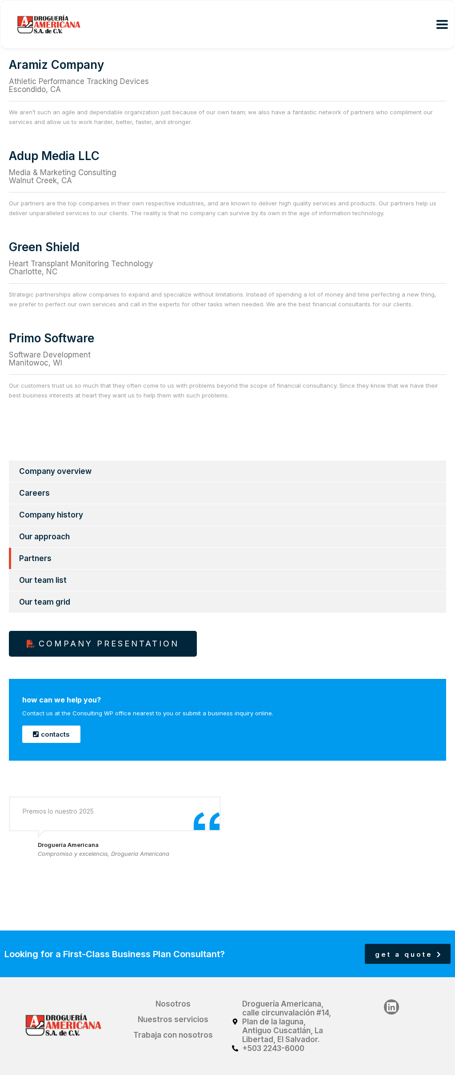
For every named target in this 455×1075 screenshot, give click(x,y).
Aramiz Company (56, 65)
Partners (35, 558)
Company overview (55, 471)
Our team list (43, 580)
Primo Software (51, 338)
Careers (34, 493)
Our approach (44, 536)
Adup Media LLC (54, 156)
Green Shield (44, 247)
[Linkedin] (391, 1007)
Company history (51, 514)
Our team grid (44, 602)
